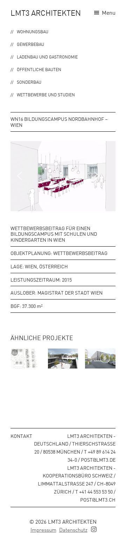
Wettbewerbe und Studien (46, 94)
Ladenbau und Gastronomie (47, 57)
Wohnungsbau (32, 31)
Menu (108, 12)
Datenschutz (73, 529)
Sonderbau (29, 82)
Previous (24, 175)
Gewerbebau (30, 44)
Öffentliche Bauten (39, 69)
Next (101, 175)
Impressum (43, 529)
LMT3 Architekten (45, 12)
